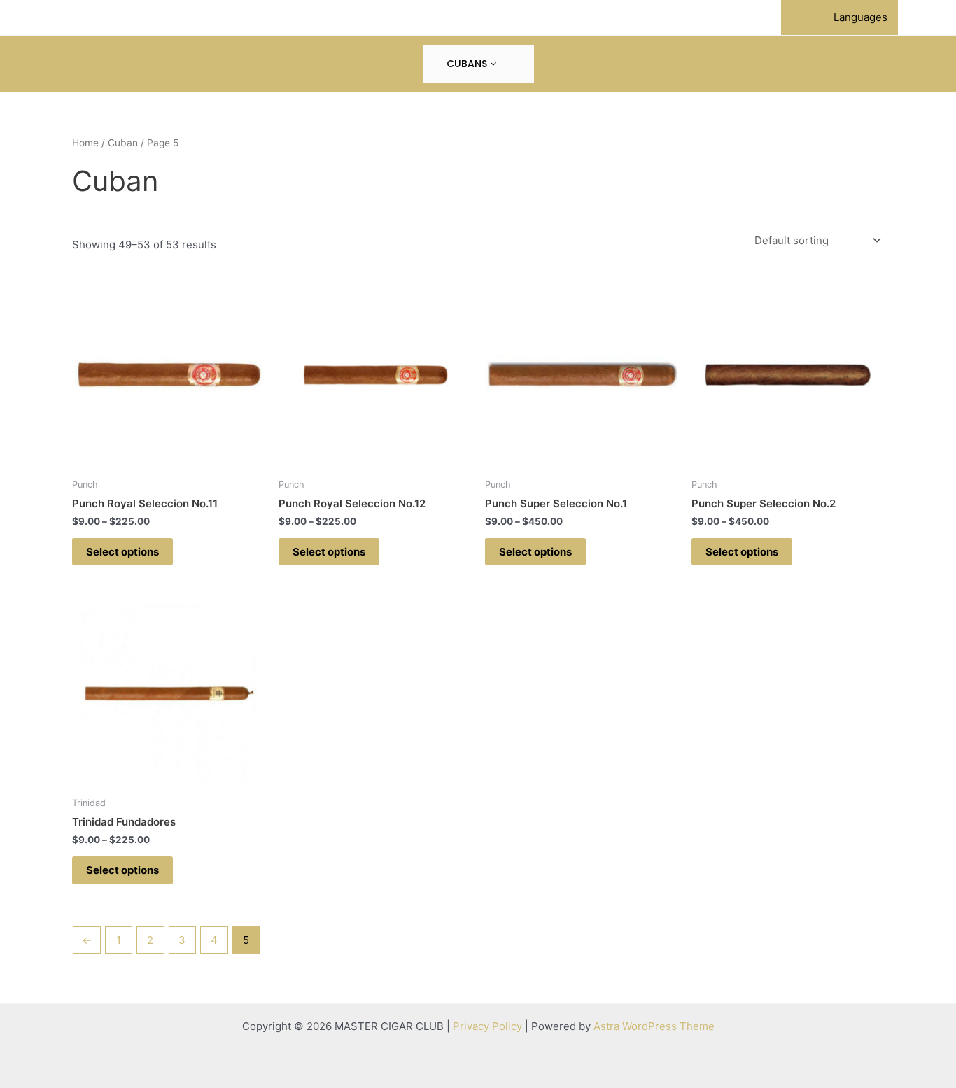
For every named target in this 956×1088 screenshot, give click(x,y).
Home (85, 142)
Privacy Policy (487, 1026)
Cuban (123, 142)
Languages (860, 17)
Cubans (468, 64)
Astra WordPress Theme (654, 1026)
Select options (122, 551)
